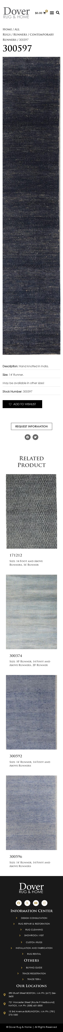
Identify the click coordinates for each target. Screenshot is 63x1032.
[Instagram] (44, 903)
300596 (15, 857)
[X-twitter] (27, 903)
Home (7, 29)
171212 (15, 555)
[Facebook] (19, 903)
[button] (52, 13)
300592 (15, 756)
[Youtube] (36, 903)
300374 (15, 656)
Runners (20, 34)
